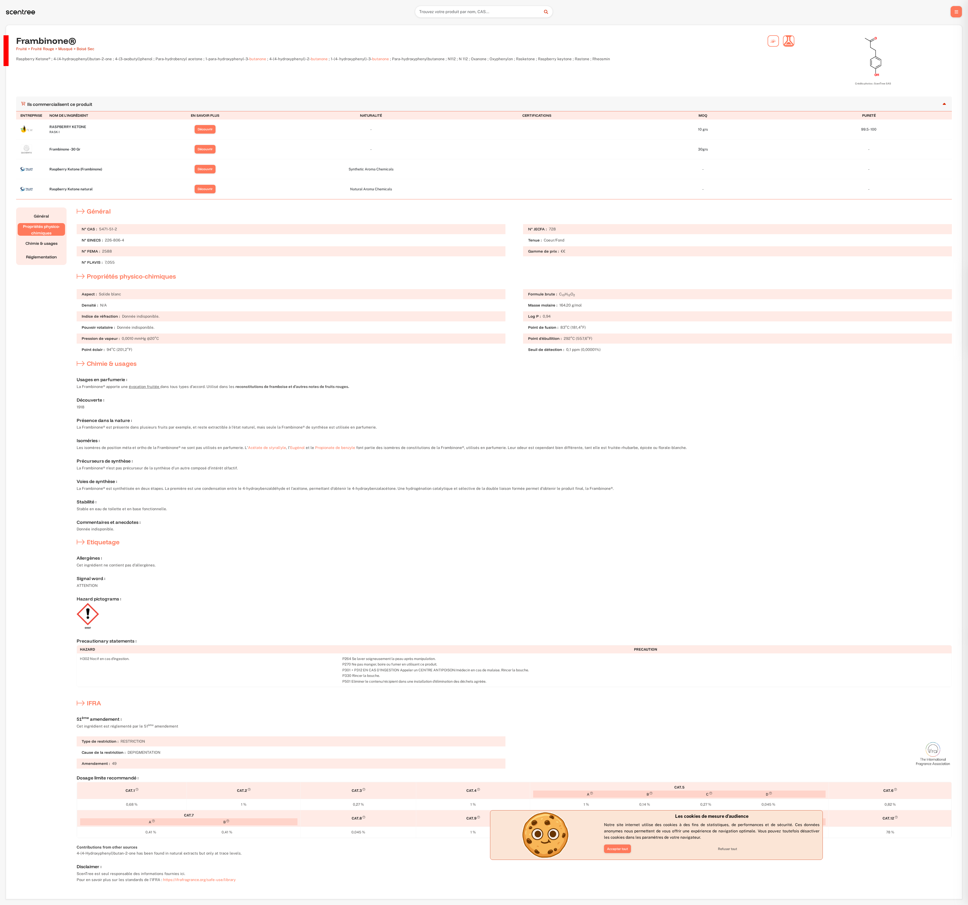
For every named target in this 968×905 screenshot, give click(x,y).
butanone (257, 59)
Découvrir (205, 129)
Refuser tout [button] (727, 849)
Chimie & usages (41, 243)
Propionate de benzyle (335, 447)
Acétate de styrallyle (267, 447)
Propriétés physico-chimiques (41, 229)
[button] (617, 848)
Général (41, 216)
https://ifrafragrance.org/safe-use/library (199, 880)
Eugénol (297, 447)
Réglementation (41, 256)
